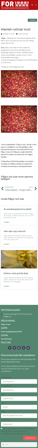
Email (3, 403)
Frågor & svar (6, 324)
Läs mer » (7, 222)
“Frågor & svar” (21, 144)
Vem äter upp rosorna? (15, 231)
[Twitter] (23, 348)
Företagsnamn (6, 377)
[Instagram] (14, 348)
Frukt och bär (23, 34)
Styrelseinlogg (6, 339)
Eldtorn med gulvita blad (16, 273)
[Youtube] (19, 348)
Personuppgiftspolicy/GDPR (11, 332)
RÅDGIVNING (8, 321)
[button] (32, 5)
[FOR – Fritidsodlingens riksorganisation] (15, 5)
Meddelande (5, 420)
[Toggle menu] (36, 5)
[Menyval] (10, 348)
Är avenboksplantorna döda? (18, 209)
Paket (3, 411)
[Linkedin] (28, 348)
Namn (3, 394)
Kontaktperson (6, 386)
